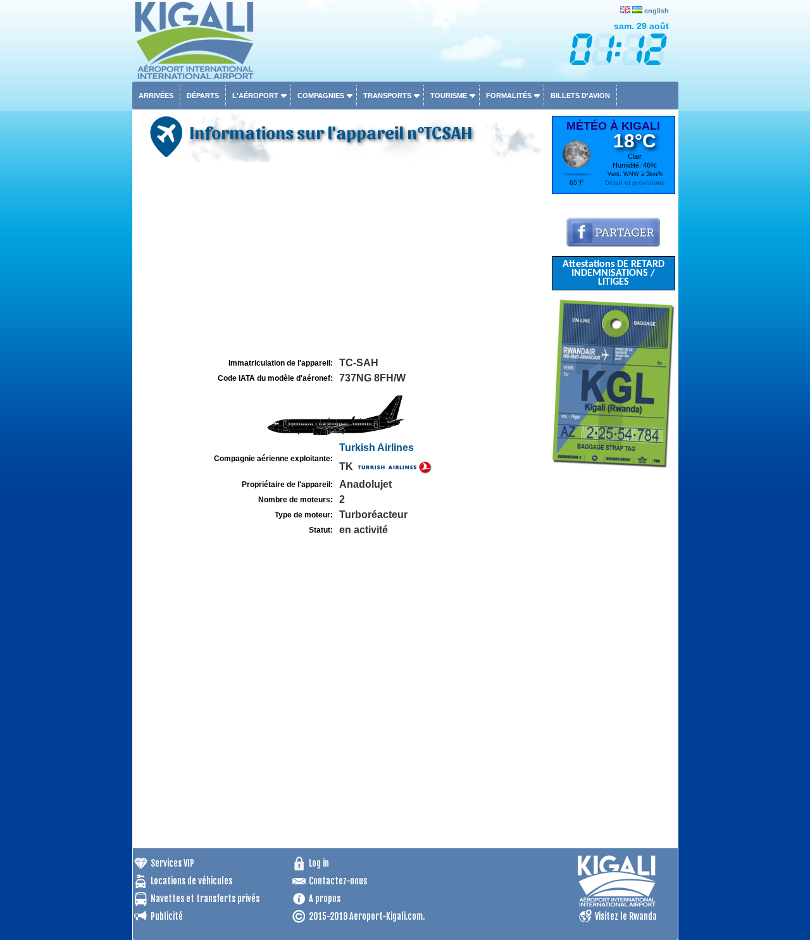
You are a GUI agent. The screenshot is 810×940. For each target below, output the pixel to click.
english (656, 11)
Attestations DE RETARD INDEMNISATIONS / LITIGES (613, 273)
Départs (203, 95)
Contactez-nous (338, 880)
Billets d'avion (580, 95)
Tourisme (448, 95)
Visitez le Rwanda (626, 916)
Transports (387, 95)
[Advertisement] (340, 260)
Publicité (167, 916)
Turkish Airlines (376, 447)
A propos (324, 898)
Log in (319, 863)
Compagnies (320, 95)
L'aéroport (255, 95)
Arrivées (156, 95)
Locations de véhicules (191, 880)
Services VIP (172, 863)
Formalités (509, 95)
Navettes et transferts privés (205, 898)
